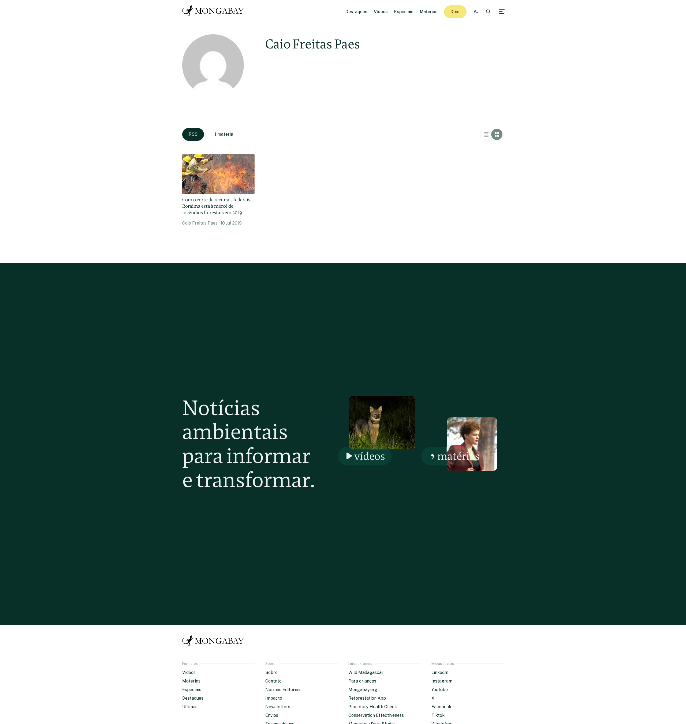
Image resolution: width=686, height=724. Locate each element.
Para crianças (362, 681)
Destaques (356, 11)
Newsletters (277, 706)
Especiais (403, 11)
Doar (455, 11)
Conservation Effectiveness (376, 715)
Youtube (439, 689)
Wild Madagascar (365, 672)
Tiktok (438, 715)
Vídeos (381, 11)
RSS (193, 134)
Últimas (189, 706)
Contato (273, 681)
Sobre (271, 672)
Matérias (429, 11)
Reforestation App (367, 698)
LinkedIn (439, 672)
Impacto (273, 698)
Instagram (441, 681)
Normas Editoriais (283, 689)
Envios (271, 715)
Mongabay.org (362, 689)
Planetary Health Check (372, 706)
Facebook (441, 706)
